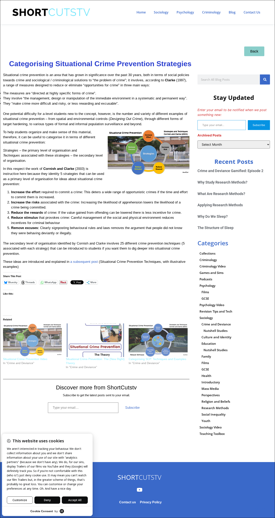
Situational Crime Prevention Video (25, 359)
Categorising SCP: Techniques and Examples (157, 359)
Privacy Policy (151, 502)
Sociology (161, 12)
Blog (232, 12)
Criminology (211, 12)
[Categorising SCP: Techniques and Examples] (158, 340)
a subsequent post (84, 262)
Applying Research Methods (220, 205)
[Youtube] (139, 490)
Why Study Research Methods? (222, 182)
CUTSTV (139, 477)
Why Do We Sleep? (212, 216)
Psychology (185, 12)
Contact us (127, 502)
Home (141, 12)
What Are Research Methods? (221, 194)
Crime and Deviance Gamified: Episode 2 (230, 171)
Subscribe (132, 407)
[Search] (265, 79)
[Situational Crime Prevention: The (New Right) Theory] (95, 340)
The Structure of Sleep (215, 228)
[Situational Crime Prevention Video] (32, 340)
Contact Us (252, 12)
